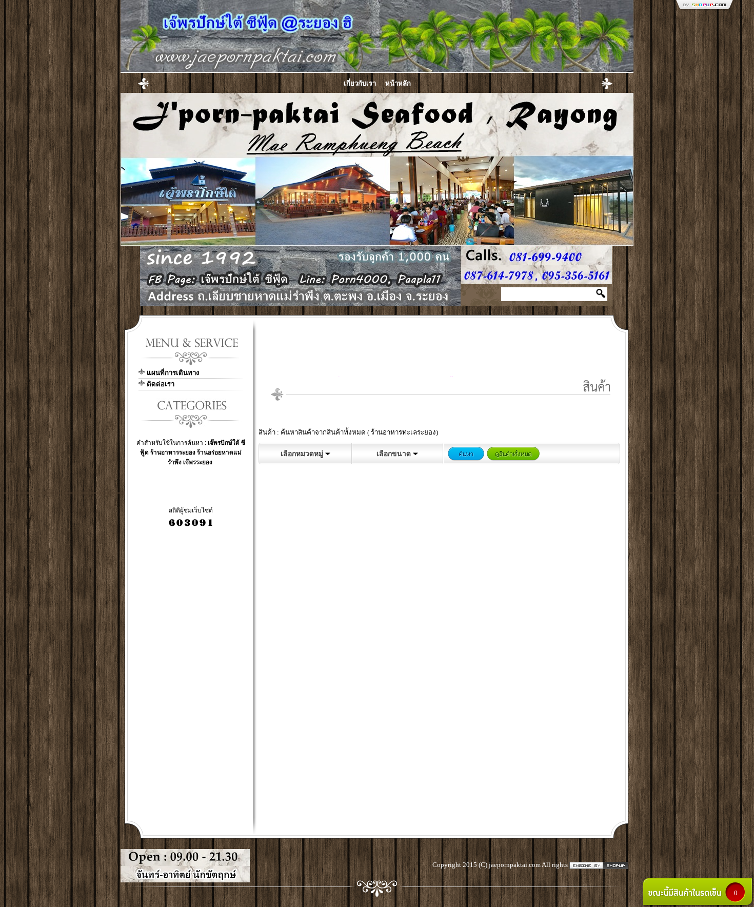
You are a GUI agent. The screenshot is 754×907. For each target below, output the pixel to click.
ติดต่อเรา (160, 384)
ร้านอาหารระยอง (172, 452)
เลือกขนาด (394, 453)
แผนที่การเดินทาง (173, 373)
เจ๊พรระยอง (197, 462)
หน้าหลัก (398, 83)
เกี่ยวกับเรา (360, 83)
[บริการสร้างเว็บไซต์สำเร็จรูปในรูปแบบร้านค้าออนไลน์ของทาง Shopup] (598, 865)
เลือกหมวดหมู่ (303, 453)
